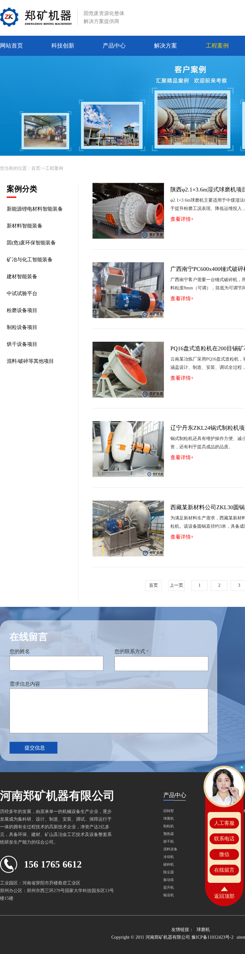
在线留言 (224, 870)
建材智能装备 (22, 276)
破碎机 (168, 864)
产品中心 (114, 45)
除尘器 (168, 872)
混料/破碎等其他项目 (30, 361)
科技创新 (62, 45)
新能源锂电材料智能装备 (35, 209)
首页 (35, 168)
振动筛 (168, 880)
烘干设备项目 (22, 344)
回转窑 (168, 811)
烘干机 (168, 841)
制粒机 (168, 826)
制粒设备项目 (22, 327)
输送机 (168, 895)
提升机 (168, 887)
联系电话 (224, 838)
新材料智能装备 (24, 225)
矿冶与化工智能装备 (30, 259)
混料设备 (170, 849)
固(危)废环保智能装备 (31, 242)
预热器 (168, 834)
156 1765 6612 (53, 864)
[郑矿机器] (36, 17)
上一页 (176, 585)
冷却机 (168, 857)
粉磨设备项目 (22, 310)
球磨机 (168, 818)
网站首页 (11, 45)
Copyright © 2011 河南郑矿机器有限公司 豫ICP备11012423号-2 (172, 937)
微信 (224, 854)
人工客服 (224, 823)
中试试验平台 (22, 293)
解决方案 (165, 45)
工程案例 (217, 45)
